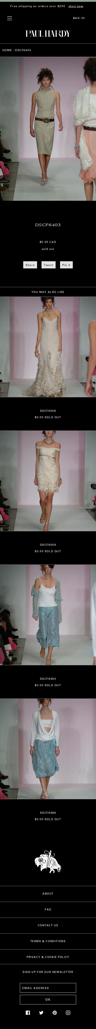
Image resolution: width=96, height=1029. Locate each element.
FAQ (48, 909)
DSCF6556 (48, 410)
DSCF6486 (48, 812)
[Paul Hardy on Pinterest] (54, 1014)
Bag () (79, 18)
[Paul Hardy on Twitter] (41, 1014)
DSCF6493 (48, 678)
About (48, 893)
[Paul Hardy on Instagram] (68, 1014)
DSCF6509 (48, 544)
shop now (76, 6)
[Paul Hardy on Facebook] (28, 1014)
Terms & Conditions (48, 941)
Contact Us (48, 925)
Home (7, 50)
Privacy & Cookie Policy (48, 957)
